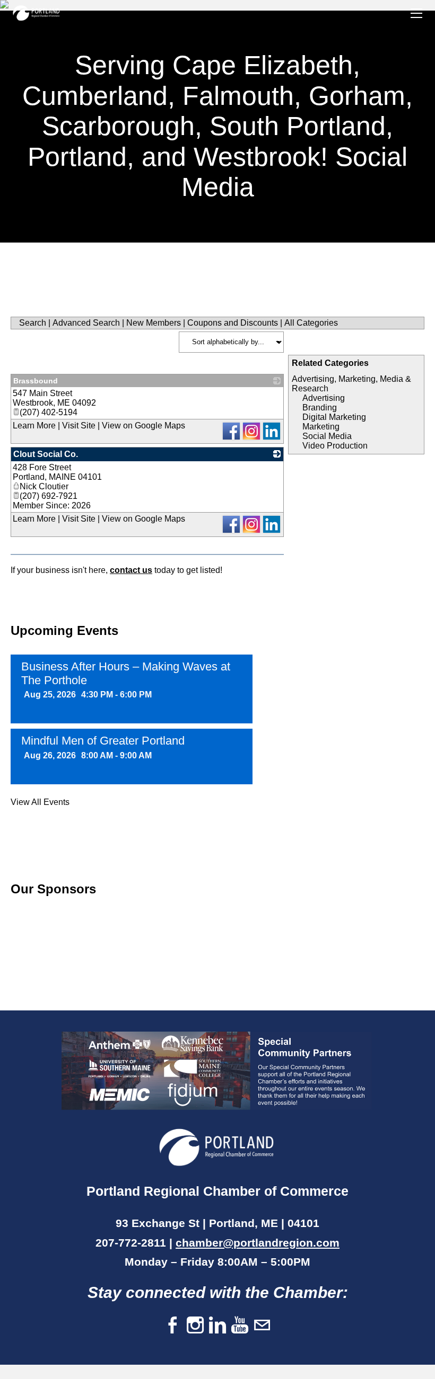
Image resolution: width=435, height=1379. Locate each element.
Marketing (321, 426)
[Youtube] (239, 1326)
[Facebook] (172, 1326)
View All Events (40, 802)
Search (32, 322)
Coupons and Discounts (232, 322)
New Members (153, 322)
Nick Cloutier (44, 486)
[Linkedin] (217, 1326)
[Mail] (262, 1326)
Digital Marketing (334, 417)
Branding (319, 407)
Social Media (327, 436)
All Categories (311, 322)
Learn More (34, 425)
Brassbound (35, 381)
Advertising (323, 397)
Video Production (335, 445)
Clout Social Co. (45, 454)
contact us (131, 570)
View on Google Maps (143, 425)
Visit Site (78, 425)
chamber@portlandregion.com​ (258, 1243)
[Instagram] (195, 1326)
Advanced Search (86, 322)
